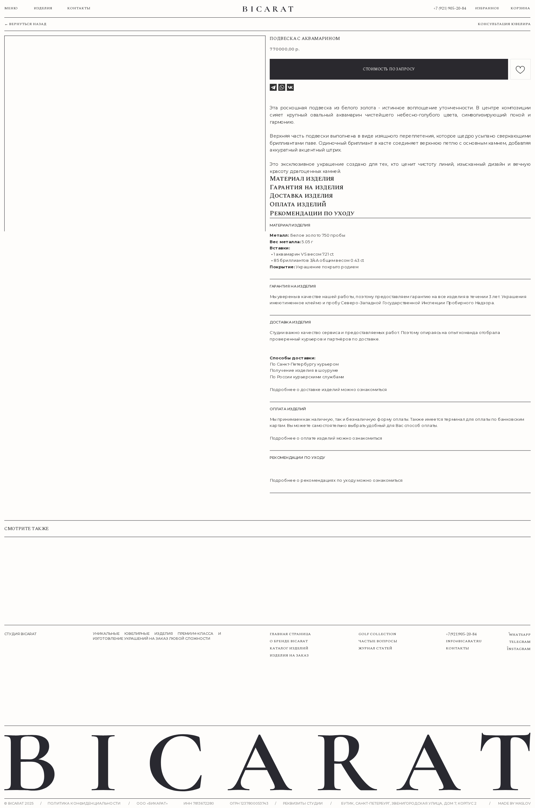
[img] (268, 9)
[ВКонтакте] (290, 87)
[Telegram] (273, 87)
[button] (501, 24)
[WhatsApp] (281, 87)
